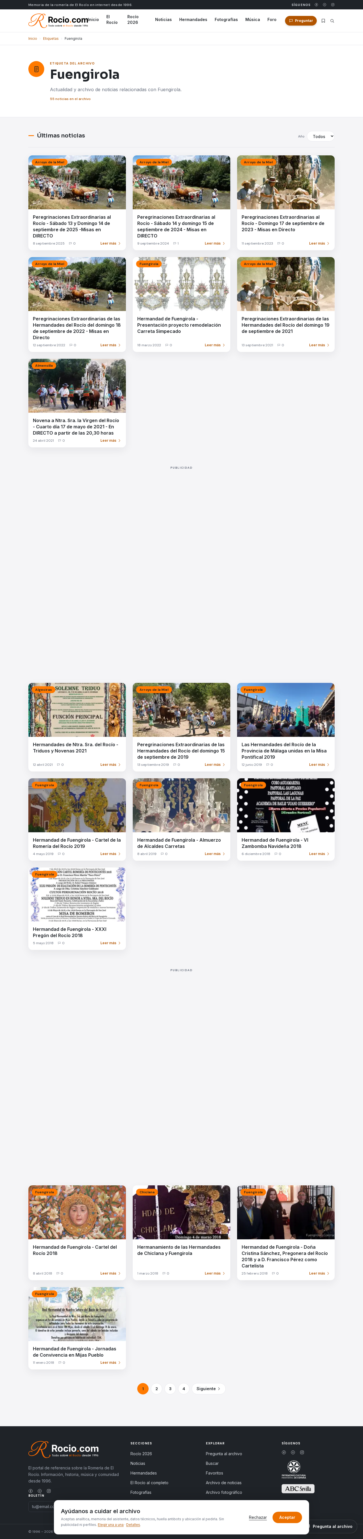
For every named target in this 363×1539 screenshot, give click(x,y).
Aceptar (287, 1517)
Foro (272, 19)
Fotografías (226, 19)
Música (252, 19)
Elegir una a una (111, 1525)
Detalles (133, 1525)
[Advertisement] (181, 568)
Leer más (108, 243)
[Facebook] (316, 4)
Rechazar (258, 1517)
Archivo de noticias (224, 1482)
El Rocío (112, 19)
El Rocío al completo (149, 1482)
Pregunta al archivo (224, 1453)
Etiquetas (51, 38)
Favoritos (214, 1473)
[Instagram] (332, 4)
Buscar (212, 1463)
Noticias (163, 19)
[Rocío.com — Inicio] (58, 20)
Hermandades (193, 19)
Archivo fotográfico (224, 1492)
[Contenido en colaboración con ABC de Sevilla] (298, 1488)
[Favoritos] (323, 20)
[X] (324, 4)
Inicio (93, 19)
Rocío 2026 (133, 19)
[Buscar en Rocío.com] (332, 20)
